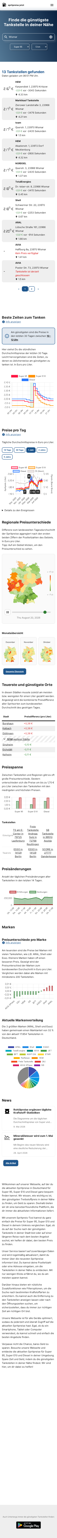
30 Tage (19, 450)
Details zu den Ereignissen (19, 510)
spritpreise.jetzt (16, 5)
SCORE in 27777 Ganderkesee (48, 853)
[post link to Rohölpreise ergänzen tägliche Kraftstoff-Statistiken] (28, 1118)
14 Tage (7, 450)
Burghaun (8, 723)
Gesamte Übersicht (15, 671)
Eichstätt (7, 749)
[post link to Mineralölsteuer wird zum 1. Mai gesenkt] (28, 1144)
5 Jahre (7, 457)
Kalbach (7, 728)
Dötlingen (8, 733)
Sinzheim (8, 744)
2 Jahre (41, 450)
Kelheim (7, 754)
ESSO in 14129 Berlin (18, 853)
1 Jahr (31, 450)
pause (8, 612)
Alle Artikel (11, 1163)
